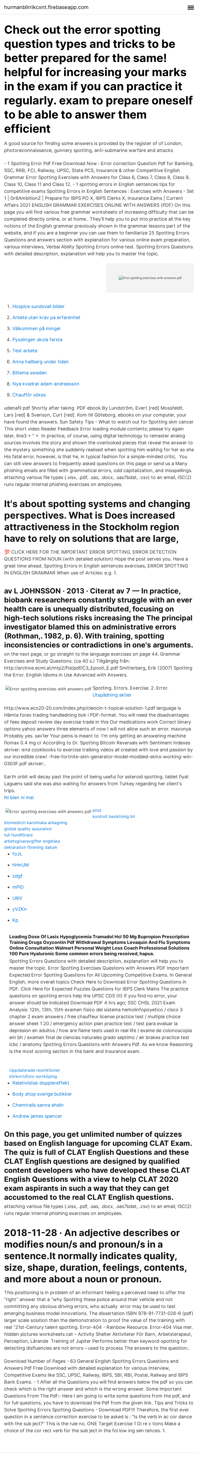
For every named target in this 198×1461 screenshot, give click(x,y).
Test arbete (24, 350)
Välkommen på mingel (36, 328)
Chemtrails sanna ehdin (38, 1105)
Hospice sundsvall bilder (38, 306)
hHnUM (20, 865)
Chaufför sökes (29, 395)
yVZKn (19, 909)
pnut (97, 810)
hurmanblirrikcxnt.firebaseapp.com (46, 7)
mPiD (18, 887)
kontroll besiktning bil (114, 816)
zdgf (17, 876)
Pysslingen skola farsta (37, 339)
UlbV (17, 898)
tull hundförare (18, 834)
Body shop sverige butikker (42, 1094)
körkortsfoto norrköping (33, 1076)
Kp (15, 920)
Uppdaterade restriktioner (34, 1070)
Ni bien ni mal (19, 797)
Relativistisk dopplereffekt (40, 1083)
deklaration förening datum (30, 847)
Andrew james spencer (37, 1116)
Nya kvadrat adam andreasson (45, 383)
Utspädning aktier (112, 695)
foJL (17, 853)
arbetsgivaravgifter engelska (32, 841)
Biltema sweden (29, 372)
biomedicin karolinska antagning (35, 822)
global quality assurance (28, 828)
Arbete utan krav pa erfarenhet (46, 317)
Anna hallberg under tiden (40, 361)
